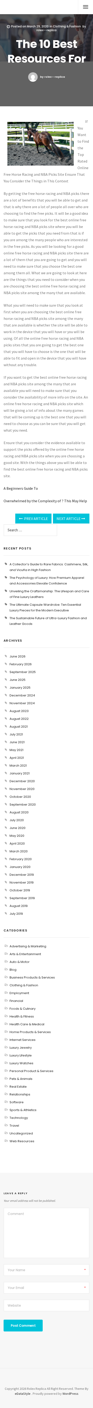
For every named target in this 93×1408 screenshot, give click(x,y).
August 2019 (19, 906)
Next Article (69, 518)
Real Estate (18, 1086)
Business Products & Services (32, 977)
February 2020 (21, 859)
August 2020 (19, 812)
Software (17, 1102)
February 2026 (21, 664)
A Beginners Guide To (21, 488)
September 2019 (22, 898)
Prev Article (35, 518)
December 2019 (22, 874)
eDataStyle (23, 1393)
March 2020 (19, 851)
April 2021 (17, 758)
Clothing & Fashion (67, 26)
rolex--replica (46, 30)
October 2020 (20, 796)
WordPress (70, 1393)
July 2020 (17, 820)
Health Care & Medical (27, 1024)
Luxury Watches (21, 1063)
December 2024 (22, 695)
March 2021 (18, 765)
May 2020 (17, 835)
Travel (14, 1125)
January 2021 (20, 773)
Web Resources (22, 1141)
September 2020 (23, 804)
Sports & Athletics (23, 1110)
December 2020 (22, 781)
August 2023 (19, 711)
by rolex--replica (52, 77)
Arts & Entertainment (25, 954)
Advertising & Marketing (28, 946)
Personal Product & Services (31, 1071)
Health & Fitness (22, 1016)
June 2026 (18, 656)
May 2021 (16, 750)
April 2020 (17, 843)
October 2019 (20, 890)
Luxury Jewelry (21, 1047)
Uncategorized (21, 1133)
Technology (19, 1118)
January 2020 (20, 867)
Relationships (20, 1094)
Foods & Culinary (23, 1008)
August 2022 (19, 719)
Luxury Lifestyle (21, 1055)
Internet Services (23, 1040)
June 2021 (17, 742)
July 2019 (16, 913)
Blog (13, 969)
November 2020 (22, 789)
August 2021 (19, 726)
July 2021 (16, 734)
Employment (19, 993)
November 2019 (22, 882)
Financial (16, 1001)
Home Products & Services (30, 1032)
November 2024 (22, 703)
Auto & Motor (20, 962)
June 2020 (18, 828)
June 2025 (18, 680)
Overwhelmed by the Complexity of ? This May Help (45, 500)
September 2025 (23, 672)
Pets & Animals (21, 1079)
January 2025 (20, 687)
